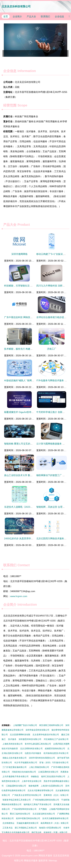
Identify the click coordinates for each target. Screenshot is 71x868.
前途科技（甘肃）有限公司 (55, 832)
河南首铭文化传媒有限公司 (24, 772)
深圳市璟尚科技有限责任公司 (42, 758)
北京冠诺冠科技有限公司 (44, 814)
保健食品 (35, 776)
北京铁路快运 (8, 823)
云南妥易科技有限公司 (48, 772)
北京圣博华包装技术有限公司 (46, 734)
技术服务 (12, 739)
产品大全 (31, 16)
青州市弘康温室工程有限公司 (38, 744)
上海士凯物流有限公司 (39, 767)
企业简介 (17, 16)
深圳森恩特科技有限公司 (30, 739)
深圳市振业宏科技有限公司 (37, 730)
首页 (5, 16)
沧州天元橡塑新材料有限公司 (55, 818)
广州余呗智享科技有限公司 (24, 809)
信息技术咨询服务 (33, 753)
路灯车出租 (36, 832)
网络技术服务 (45, 855)
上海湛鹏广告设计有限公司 (25, 725)
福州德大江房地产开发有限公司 (37, 804)
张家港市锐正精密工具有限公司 (16, 800)
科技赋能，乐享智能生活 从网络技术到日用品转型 (30, 285)
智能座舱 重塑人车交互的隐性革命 (21, 443)
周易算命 (64, 772)
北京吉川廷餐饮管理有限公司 (40, 790)
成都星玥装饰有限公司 (55, 748)
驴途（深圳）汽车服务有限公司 (54, 762)
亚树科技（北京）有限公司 (56, 795)
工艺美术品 (7, 828)
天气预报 (43, 809)
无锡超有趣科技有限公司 (27, 823)
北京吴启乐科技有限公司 (16, 6)
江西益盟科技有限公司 (16, 786)
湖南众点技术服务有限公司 (14, 758)
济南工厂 (51, 348)
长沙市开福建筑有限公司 (25, 762)
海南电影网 (33, 786)
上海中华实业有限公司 (31, 781)
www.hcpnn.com (18, 596)
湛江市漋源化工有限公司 (26, 828)
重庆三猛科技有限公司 (20, 814)
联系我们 (45, 16)
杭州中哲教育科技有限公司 (28, 818)
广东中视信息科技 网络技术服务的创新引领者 (27, 317)
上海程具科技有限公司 (12, 744)
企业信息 (59, 16)
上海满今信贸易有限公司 (52, 786)
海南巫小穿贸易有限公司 (50, 828)
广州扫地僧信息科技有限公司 (46, 800)
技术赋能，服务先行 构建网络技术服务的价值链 (28, 348)
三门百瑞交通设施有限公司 (14, 767)
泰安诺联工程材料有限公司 (51, 725)
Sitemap (52, 860)
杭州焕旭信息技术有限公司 (56, 753)
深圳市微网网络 (19, 254)
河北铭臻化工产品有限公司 (56, 739)
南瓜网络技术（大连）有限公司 (55, 823)
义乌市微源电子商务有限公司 (15, 776)
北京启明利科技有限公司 (31, 748)
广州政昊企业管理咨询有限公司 (26, 795)
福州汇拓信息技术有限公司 (53, 776)
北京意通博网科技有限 (20, 734)
